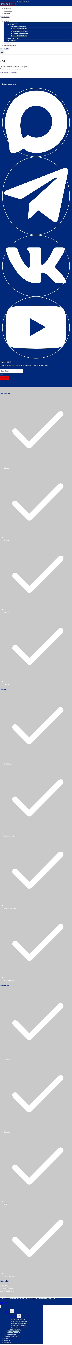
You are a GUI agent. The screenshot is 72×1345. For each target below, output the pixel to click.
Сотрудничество (9, 1276)
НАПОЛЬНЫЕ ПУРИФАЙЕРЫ (19, 31)
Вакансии (7, 1132)
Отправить (5, 378)
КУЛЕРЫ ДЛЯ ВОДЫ (13, 38)
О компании (8, 11)
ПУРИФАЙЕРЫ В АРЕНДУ (18, 26)
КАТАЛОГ (7, 1312)
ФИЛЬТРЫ (7, 43)
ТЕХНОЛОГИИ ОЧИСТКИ (11, 1336)
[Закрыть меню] (0, 1306)
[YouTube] (4, 1303)
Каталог (6, 540)
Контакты (7, 8)
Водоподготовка (9, 980)
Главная (6, 468)
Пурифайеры (8, 764)
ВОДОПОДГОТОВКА (10, 45)
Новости (7, 13)
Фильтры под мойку (10, 908)
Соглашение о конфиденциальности (45, 1298)
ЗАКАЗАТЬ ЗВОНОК (7, 4)
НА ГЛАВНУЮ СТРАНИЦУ (8, 72)
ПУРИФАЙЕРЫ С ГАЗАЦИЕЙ (19, 28)
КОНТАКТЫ (7, 1342)
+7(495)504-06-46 (24, 2)
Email (1, 374)
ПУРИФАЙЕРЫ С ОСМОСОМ (19, 36)
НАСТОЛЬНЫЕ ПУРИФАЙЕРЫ (19, 33)
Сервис (6, 1204)
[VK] (1, 1303)
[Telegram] (6, 1303)
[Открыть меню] (2, 52)
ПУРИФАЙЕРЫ (12, 1316)
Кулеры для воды (9, 836)
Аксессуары (12, 40)
